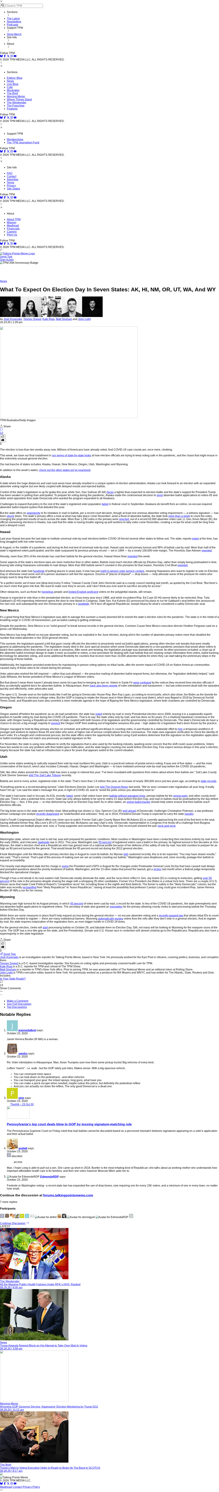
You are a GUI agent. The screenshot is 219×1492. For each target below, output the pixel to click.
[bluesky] (1, 56)
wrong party (180, 795)
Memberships (15, 139)
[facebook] (4, 56)
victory (157, 869)
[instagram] (11, 56)
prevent (55, 723)
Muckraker (13, 90)
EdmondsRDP (49, 1176)
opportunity (33, 513)
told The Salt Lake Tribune (45, 775)
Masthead (13, 225)
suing (65, 866)
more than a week (179, 516)
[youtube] (15, 56)
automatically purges (110, 918)
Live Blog (12, 84)
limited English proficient (83, 591)
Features (12, 108)
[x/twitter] (8, 56)
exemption (116, 906)
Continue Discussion (13, 1223)
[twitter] (8, 1483)
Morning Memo (16, 96)
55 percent (105, 842)
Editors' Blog (14, 78)
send (160, 495)
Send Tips (6, 256)
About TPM (14, 219)
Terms (10, 182)
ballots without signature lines (127, 795)
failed (105, 504)
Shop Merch (14, 34)
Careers (12, 231)
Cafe (10, 87)
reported (207, 550)
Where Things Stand (19, 99)
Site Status (13, 188)
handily (189, 813)
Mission (11, 222)
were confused (142, 682)
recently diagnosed (47, 813)
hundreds (38, 571)
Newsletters (14, 21)
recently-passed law (171, 915)
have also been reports (103, 685)
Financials (13, 228)
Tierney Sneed (32, 319)
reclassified (29, 887)
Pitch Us (12, 234)
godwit (22, 1148)
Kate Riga (48, 319)
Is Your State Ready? (13, 978)
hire (180, 729)
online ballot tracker (138, 801)
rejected (124, 519)
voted (98, 714)
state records (208, 781)
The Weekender (16, 102)
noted (195, 538)
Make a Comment (17, 1000)
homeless (47, 591)
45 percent (76, 903)
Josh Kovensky (13, 319)
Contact (11, 176)
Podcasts (12, 24)
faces (110, 492)
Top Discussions (17, 1007)
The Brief (12, 93)
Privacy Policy (31, 1487)
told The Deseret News (114, 786)
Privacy (11, 185)
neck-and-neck (167, 825)
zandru (23, 1053)
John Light (84, 319)
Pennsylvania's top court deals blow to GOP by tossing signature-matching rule (69, 1124)
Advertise (12, 179)
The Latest (13, 18)
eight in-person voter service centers (122, 571)
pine (21, 1097)
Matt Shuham (64, 319)
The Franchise (15, 105)
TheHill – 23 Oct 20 (22, 1104)
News (10, 81)
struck (10, 516)
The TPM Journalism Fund (23, 142)
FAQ (9, 173)
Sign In (4, 259)
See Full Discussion (19, 1004)
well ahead (129, 810)
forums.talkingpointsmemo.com (68, 1195)
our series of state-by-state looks (71, 455)
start (45, 927)
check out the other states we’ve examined (64, 470)
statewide (43, 842)
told (126, 854)
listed (69, 795)
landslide (83, 603)
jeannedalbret (27, 1030)
